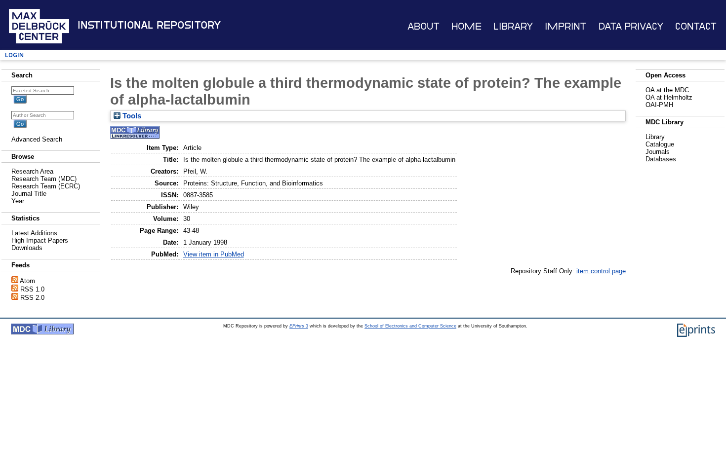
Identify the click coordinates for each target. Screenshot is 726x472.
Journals (657, 151)
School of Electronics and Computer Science (410, 326)
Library (513, 26)
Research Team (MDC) (44, 178)
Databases (660, 159)
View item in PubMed (213, 254)
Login (14, 55)
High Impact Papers (39, 240)
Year (17, 201)
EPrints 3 (298, 326)
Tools (131, 116)
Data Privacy (631, 26)
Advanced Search (36, 139)
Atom (27, 281)
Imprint (565, 26)
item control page (601, 271)
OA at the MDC (667, 90)
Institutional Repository (149, 25)
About (423, 26)
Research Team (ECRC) (45, 186)
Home (466, 26)
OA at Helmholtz (668, 97)
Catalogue (659, 144)
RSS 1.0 (32, 289)
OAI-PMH (659, 105)
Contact (696, 26)
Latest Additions (34, 233)
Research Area (32, 171)
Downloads (26, 248)
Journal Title (28, 193)
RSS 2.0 (32, 297)
